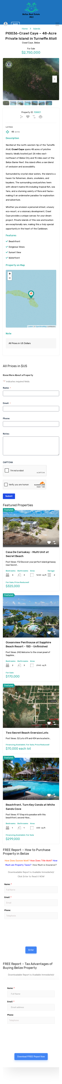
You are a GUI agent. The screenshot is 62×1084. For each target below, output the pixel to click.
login (15, 24)
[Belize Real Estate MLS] (31, 17)
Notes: (6, 434)
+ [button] (10, 273)
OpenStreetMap (41, 326)
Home (25, 28)
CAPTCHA (8, 462)
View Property (31, 540)
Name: (7, 388)
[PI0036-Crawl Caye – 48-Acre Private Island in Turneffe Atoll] (31, 294)
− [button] (10, 278)
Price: (4, 920)
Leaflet (30, 326)
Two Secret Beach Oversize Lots (27, 732)
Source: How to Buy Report (13, 927)
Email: (7, 403)
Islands (36, 28)
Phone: (6, 418)
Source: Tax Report (13, 1032)
